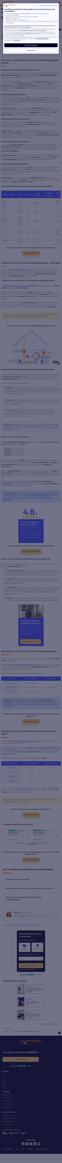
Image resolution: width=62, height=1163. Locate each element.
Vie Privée (17, 40)
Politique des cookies (42, 38)
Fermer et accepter (31, 45)
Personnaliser (31, 50)
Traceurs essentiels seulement (47, 5)
